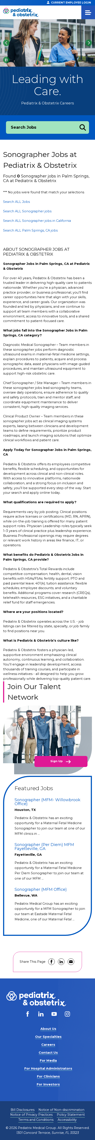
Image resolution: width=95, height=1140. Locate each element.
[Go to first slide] (89, 43)
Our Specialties (48, 1037)
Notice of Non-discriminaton (61, 1110)
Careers (48, 1045)
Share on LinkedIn (61, 961)
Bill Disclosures (22, 1110)
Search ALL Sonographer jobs (27, 211)
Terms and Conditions (35, 1120)
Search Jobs (23, 127)
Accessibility (67, 1120)
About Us (48, 1029)
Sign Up (57, 761)
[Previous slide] (6, 43)
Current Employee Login (71, 2)
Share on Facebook (51, 961)
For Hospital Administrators (48, 1068)
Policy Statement (71, 1115)
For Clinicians (48, 1076)
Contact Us (48, 1053)
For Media (48, 1061)
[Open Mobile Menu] (88, 13)
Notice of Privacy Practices (31, 1115)
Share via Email (71, 961)
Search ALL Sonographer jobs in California (37, 221)
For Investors (48, 1084)
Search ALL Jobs (16, 202)
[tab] (44, 61)
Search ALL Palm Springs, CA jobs (30, 230)
